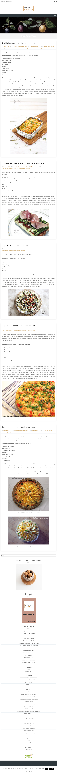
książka (48, 46)
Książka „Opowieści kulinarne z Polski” (29, 631)
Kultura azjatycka (27, 720)
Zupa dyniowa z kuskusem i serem (29, 662)
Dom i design (28, 682)
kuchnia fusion (50, 329)
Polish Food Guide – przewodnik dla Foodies (29, 648)
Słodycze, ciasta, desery (27, 733)
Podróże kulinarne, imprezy (27, 728)
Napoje (28, 725)
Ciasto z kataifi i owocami (29, 638)
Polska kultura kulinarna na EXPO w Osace (28, 636)
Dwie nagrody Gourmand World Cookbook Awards (29, 643)
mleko (16, 48)
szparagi (14, 168)
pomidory (7, 168)
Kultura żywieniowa (27, 723)
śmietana (38, 48)
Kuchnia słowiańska (28, 718)
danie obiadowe (47, 430)
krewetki (45, 329)
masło (13, 48)
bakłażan (46, 248)
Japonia (27, 684)
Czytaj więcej (28, 771)
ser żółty (18, 250)
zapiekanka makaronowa (21, 330)
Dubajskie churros (28, 655)
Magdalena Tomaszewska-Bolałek (20, 46)
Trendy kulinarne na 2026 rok (29, 633)
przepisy (20, 48)
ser (12, 432)
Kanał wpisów (29, 744)
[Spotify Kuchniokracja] (28, 610)
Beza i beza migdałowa (28, 657)
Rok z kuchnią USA (28, 730)
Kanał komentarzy (28, 747)
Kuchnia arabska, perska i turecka (28, 694)
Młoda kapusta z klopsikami (28, 650)
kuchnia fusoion (5, 250)
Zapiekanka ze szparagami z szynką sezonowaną (23, 163)
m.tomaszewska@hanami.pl (7, 1)
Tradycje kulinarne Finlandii (45, 52)
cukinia (49, 248)
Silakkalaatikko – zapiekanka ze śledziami (20, 43)
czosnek (53, 248)
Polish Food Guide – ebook (28, 652)
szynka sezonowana (21, 168)
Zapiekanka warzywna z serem (15, 245)
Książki (27, 689)
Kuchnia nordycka (34, 46)
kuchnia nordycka (8, 48)
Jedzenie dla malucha (27, 687)
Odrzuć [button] (51, 768)
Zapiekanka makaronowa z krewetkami (18, 326)
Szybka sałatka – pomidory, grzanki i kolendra (29, 645)
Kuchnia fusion (34, 166)
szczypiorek (8, 330)
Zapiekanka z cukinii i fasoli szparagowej (19, 427)
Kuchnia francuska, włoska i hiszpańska (28, 699)
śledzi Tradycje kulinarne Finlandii (29, 48)
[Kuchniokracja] (28, 8)
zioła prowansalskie (31, 330)
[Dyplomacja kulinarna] (28, 577)
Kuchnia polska (27, 716)
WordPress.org (29, 749)
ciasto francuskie (47, 166)
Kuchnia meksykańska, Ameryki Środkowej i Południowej (28, 711)
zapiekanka (42, 48)
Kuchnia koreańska (28, 708)
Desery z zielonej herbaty (28, 679)
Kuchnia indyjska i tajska (28, 704)
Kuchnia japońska (27, 706)
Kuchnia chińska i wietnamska (28, 696)
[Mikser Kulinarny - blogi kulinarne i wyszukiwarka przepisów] (28, 755)
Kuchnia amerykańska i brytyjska (27, 691)
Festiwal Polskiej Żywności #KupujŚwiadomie (29, 640)
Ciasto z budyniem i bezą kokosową (29, 660)
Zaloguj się (28, 742)
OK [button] (46, 768)
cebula (45, 46)
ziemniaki (47, 48)
